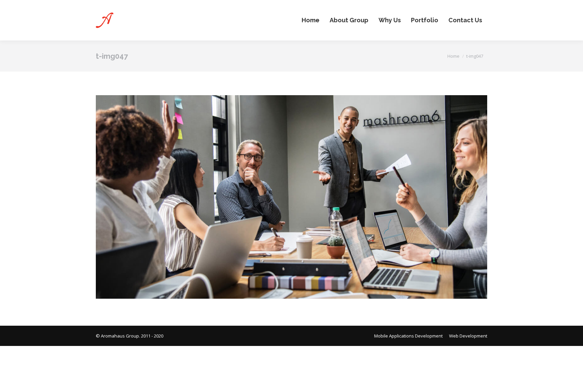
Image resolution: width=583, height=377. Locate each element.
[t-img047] (291, 197)
